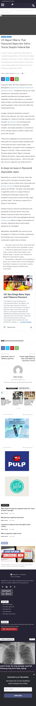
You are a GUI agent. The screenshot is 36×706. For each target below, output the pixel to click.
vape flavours (12, 122)
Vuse (4, 247)
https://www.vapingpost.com (18, 379)
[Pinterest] (12, 79)
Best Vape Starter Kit (8, 607)
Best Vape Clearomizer (9, 614)
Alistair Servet (4, 513)
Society (3, 398)
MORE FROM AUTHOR (23, 388)
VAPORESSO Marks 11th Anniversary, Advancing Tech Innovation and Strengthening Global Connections (18, 403)
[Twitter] (8, 79)
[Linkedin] (7, 587)
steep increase (7, 186)
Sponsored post (16, 398)
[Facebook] (3, 79)
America (12, 10)
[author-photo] (18, 370)
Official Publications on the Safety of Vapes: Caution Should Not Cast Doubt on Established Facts (29, 403)
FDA (6, 340)
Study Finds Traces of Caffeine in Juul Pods (8, 358)
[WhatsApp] (17, 79)
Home (2, 10)
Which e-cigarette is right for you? (11, 533)
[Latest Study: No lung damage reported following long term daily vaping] (17, 653)
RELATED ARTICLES (12, 388)
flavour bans (12, 340)
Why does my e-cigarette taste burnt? (12, 517)
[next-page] (19, 408)
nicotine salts (5, 220)
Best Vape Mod (7, 611)
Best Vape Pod (7, 609)
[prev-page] (17, 408)
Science (26, 398)
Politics (6, 10)
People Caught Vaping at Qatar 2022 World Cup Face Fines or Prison (27, 359)
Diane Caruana (10, 73)
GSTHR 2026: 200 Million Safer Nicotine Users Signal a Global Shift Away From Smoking (6, 403)
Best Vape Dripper (8, 604)
